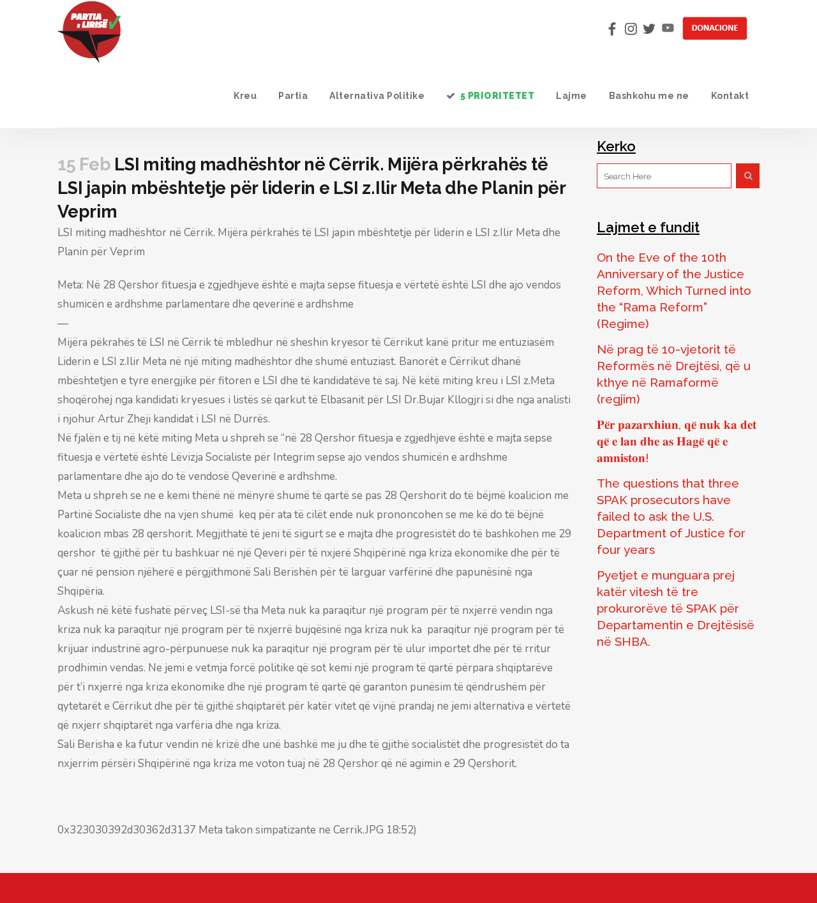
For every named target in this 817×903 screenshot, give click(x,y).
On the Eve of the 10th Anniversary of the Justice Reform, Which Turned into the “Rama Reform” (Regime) (674, 290)
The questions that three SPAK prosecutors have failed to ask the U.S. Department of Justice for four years (671, 516)
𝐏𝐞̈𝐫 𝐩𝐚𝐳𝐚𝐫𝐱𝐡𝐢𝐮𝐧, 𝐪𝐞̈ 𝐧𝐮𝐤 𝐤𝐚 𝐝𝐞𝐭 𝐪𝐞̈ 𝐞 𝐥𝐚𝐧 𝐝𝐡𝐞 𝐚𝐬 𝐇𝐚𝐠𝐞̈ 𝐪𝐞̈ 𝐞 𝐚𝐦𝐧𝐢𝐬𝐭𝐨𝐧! (676, 441)
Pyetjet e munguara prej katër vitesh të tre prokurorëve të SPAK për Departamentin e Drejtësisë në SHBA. (675, 608)
